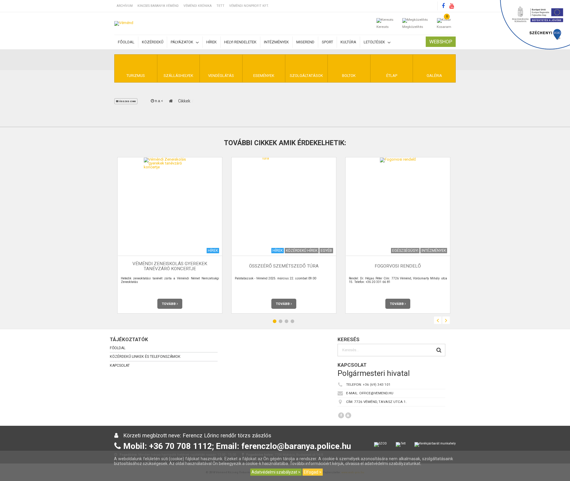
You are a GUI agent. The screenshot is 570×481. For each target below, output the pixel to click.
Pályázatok (182, 42)
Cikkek (184, 101)
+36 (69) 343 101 (377, 384)
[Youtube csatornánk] (451, 6)
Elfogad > (313, 472)
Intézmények (276, 42)
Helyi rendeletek (240, 42)
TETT (220, 6)
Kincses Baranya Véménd (158, 6)
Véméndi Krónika (197, 6)
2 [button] (280, 321)
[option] (170, 235)
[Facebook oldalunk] (443, 6)
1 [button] (274, 321)
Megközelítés (412, 27)
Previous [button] (437, 320)
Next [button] (446, 320)
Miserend (305, 42)
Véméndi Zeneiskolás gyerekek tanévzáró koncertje (169, 266)
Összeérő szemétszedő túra (284, 266)
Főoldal (126, 42)
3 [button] (286, 321)
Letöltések (375, 42)
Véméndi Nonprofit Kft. (249, 6)
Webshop (440, 42)
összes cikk (127, 101)
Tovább (169, 304)
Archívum (125, 6)
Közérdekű (152, 42)
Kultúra (348, 42)
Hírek (211, 42)
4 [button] (292, 321)
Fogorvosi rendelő (398, 266)
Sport (327, 42)
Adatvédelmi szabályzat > (275, 472)
